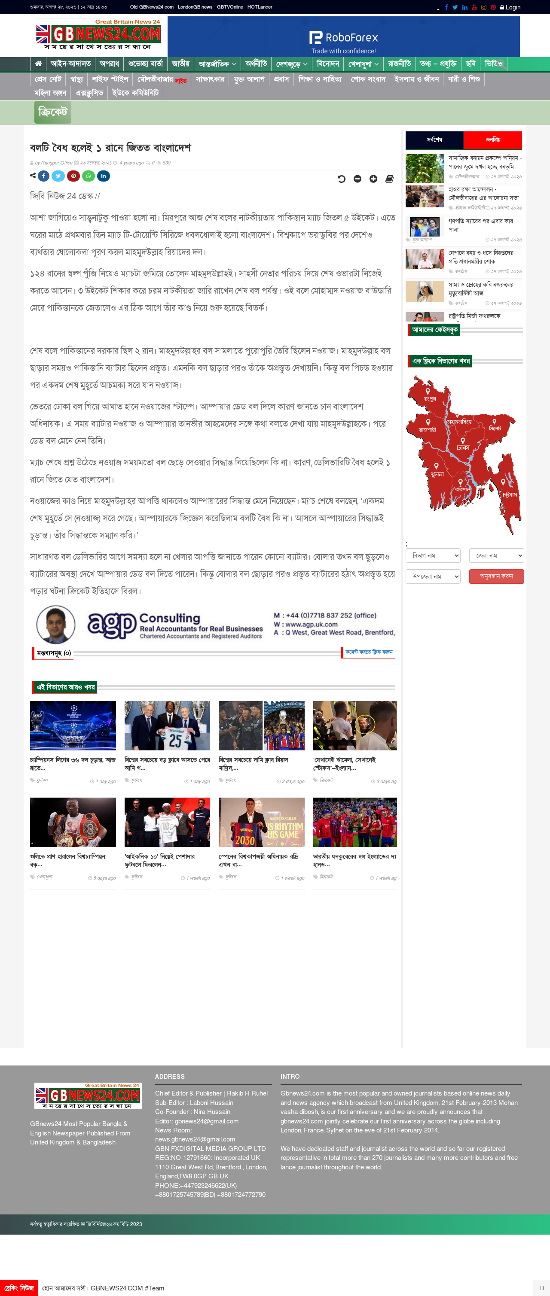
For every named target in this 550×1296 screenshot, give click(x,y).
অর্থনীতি (256, 64)
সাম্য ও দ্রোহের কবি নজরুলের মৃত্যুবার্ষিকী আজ (481, 289)
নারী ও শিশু (464, 79)
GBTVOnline (230, 7)
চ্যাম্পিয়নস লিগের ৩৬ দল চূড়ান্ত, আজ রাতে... (73, 764)
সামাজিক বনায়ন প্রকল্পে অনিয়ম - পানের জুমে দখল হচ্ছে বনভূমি (485, 162)
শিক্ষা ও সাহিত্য (320, 79)
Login (512, 8)
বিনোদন (328, 64)
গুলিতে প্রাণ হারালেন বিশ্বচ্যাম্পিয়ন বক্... (67, 861)
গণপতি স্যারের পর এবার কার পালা (481, 225)
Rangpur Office (56, 163)
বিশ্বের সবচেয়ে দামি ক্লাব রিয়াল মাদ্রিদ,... (253, 764)
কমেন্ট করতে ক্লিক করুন (369, 652)
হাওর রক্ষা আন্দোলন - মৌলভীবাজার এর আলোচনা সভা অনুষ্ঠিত (484, 198)
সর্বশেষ (434, 140)
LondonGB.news (195, 7)
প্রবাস (281, 79)
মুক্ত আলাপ (249, 79)
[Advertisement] (213, 969)
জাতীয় (180, 64)
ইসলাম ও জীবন (417, 79)
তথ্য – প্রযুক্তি (438, 64)
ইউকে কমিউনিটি (136, 93)
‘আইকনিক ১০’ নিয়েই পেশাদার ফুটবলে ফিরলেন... (160, 861)
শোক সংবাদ (368, 79)
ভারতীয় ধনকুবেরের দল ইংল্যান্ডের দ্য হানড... (354, 861)
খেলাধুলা (361, 64)
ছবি (471, 64)
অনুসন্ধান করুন (496, 576)
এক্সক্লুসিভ (89, 93)
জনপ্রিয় (493, 140)
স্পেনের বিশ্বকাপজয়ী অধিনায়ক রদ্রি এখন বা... (258, 861)
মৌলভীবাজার (162, 79)
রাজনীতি (399, 64)
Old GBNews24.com (152, 7)
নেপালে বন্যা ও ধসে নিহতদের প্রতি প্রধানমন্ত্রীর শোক (481, 257)
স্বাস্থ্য (76, 79)
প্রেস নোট (48, 79)
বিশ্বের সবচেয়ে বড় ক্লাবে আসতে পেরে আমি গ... (167, 764)
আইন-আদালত (71, 64)
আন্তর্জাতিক (215, 64)
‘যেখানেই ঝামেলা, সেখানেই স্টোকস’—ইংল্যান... (344, 764)
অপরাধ (109, 64)
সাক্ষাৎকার (210, 79)
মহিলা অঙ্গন (50, 93)
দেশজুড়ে (289, 64)
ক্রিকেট (53, 112)
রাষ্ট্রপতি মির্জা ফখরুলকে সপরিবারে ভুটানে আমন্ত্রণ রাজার (483, 320)
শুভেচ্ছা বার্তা (145, 64)
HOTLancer (260, 7)
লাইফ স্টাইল (110, 79)
